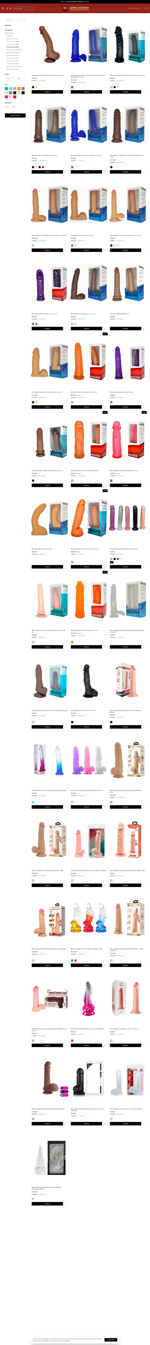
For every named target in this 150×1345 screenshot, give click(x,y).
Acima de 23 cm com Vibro (14, 66)
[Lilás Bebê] (6, 92)
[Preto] (23, 92)
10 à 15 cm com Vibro (12, 58)
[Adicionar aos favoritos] (65, 92)
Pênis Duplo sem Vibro (13, 52)
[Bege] (14, 88)
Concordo (110, 1339)
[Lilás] (23, 88)
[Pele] (18, 92)
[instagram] (10, 8)
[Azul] (6, 88)
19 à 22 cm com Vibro (12, 63)
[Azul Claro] (10, 88)
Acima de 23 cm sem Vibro (14, 50)
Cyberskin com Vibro (12, 55)
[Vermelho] (14, 96)
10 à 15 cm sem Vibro (12, 41)
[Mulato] (10, 92)
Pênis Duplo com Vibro (13, 69)
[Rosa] (6, 96)
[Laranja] (18, 88)
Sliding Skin (9, 36)
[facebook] (7, 8)
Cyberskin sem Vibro (12, 38)
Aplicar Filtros (15, 115)
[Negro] (14, 92)
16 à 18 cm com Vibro (12, 61)
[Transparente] (10, 96)
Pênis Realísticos (9, 33)
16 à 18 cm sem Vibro (12, 44)
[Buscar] (23, 19)
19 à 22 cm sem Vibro (12, 47)
